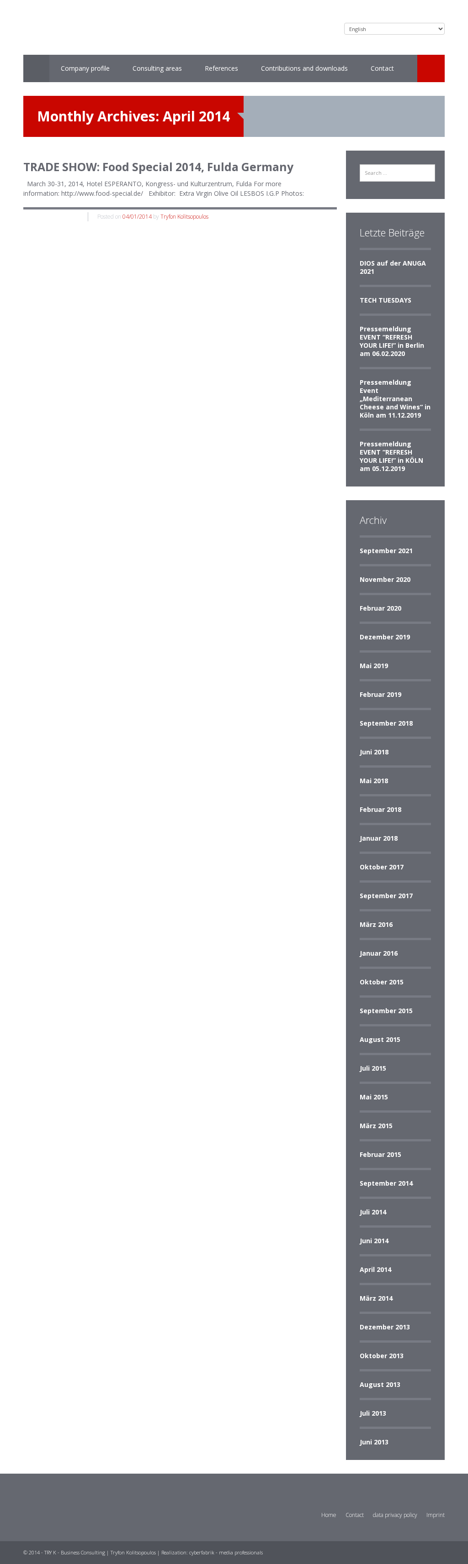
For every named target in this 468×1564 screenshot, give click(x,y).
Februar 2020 (380, 608)
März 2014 (376, 1298)
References (221, 68)
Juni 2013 (374, 1442)
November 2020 (385, 579)
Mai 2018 (374, 780)
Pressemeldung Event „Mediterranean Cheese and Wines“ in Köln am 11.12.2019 (395, 398)
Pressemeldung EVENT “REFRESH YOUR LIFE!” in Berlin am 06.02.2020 (392, 341)
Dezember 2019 (385, 637)
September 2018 (386, 723)
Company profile (85, 68)
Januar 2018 (379, 838)
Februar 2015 (380, 1154)
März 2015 (376, 1125)
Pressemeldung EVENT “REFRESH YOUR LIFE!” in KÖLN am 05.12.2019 (391, 456)
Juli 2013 (373, 1413)
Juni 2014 (374, 1240)
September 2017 (386, 895)
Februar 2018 (380, 809)
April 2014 (375, 1269)
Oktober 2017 (382, 867)
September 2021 (386, 550)
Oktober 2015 (382, 982)
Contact (382, 68)
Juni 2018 (374, 752)
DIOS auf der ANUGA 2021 (393, 267)
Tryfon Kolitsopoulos (184, 216)
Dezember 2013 (385, 1327)
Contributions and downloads (304, 68)
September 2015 (386, 1010)
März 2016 (376, 924)
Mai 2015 (374, 1097)
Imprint (435, 1515)
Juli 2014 (373, 1212)
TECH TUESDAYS (385, 300)
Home (328, 1515)
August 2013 (380, 1384)
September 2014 (386, 1183)
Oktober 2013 (382, 1355)
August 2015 (380, 1039)
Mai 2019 (374, 665)
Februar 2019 (380, 694)
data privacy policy (395, 1515)
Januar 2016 (379, 953)
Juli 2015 (373, 1068)
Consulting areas (157, 68)
